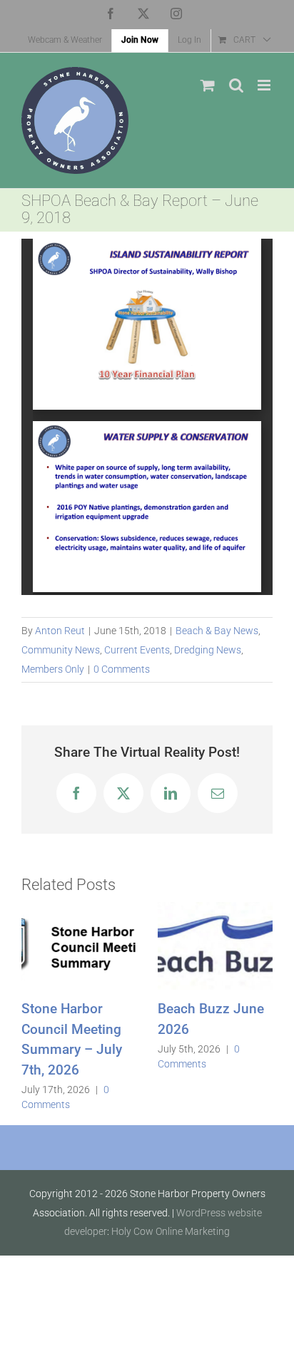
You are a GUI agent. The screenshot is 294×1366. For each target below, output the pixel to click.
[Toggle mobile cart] (208, 85)
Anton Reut (60, 630)
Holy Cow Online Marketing (170, 1231)
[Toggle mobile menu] (265, 85)
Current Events (137, 650)
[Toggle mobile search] (236, 85)
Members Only (52, 669)
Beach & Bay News (217, 630)
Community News (60, 650)
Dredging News (207, 650)
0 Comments (121, 669)
